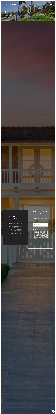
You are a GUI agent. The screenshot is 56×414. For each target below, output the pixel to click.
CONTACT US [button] (15, 238)
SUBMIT (40, 241)
